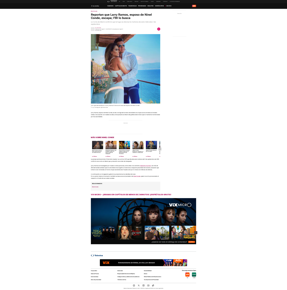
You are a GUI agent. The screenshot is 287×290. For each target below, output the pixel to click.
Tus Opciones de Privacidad (151, 279)
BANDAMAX (158, 1)
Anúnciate (120, 270)
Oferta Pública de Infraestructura (152, 276)
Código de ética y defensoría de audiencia (128, 276)
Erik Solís (99, 27)
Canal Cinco (129, 1)
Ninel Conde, (137, 176)
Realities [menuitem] (151, 6)
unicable (136, 1)
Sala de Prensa (95, 273)
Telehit (152, 1)
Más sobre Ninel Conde (102, 137)
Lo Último (94, 156)
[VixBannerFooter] (143, 262)
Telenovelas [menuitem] (132, 6)
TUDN (123, 1)
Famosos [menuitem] (110, 6)
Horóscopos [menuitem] (159, 6)
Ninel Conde (94, 11)
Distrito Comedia (144, 1)
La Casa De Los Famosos (175, 1)
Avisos (145, 273)
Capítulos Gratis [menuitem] (121, 6)
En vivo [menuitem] (168, 6)
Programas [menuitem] (142, 6)
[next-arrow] (159, 148)
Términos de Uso (121, 279)
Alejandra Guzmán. (145, 166)
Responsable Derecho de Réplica (126, 273)
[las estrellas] (95, 6)
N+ (119, 1)
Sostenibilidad (147, 270)
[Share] (158, 29)
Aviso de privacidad (96, 279)
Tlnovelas (165, 1)
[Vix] (194, 6)
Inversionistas (94, 276)
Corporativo (94, 270)
